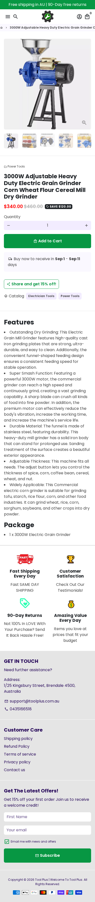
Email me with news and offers (33, 841)
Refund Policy (16, 746)
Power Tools (14, 166)
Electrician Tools (41, 296)
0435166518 (18, 709)
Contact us (14, 770)
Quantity (12, 217)
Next (86, 84)
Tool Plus (41, 880)
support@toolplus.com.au (31, 701)
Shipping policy (18, 738)
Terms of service (20, 754)
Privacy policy (17, 762)
